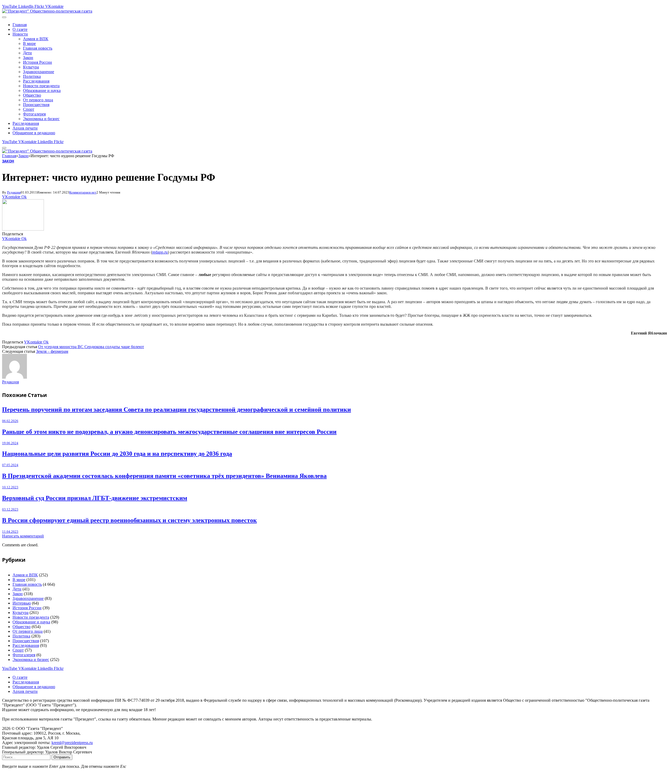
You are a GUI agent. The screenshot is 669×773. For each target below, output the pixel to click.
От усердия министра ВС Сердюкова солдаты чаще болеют (91, 346)
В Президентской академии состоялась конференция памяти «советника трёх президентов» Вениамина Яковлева (164, 475)
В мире (29, 43)
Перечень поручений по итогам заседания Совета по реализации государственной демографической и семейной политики (176, 409)
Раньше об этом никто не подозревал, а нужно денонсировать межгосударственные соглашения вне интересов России (169, 431)
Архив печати (25, 128)
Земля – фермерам (52, 351)
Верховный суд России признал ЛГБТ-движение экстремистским (94, 498)
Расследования (36, 81)
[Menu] (4, 17)
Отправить (62, 757)
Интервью (22, 603)
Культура (31, 67)
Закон (28, 57)
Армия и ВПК (35, 39)
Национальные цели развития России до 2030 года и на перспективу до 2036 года (117, 453)
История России (37, 62)
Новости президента (41, 86)
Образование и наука (42, 90)
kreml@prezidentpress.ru (72, 742)
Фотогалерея (34, 114)
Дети (27, 53)
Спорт (28, 109)
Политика (32, 76)
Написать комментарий (23, 536)
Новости (20, 34)
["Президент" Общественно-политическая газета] (47, 11)
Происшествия (36, 104)
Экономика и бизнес (41, 118)
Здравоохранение (38, 71)
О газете (20, 29)
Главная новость (37, 48)
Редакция (14, 192)
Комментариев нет (82, 192)
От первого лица (38, 100)
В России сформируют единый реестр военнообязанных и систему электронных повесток (129, 520)
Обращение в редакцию (34, 133)
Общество (32, 95)
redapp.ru (160, 252)
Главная (20, 24)
